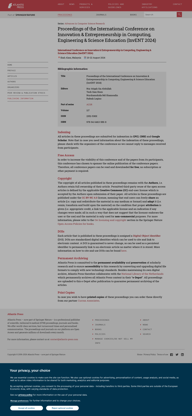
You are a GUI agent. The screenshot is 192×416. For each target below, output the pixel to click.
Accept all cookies (26, 408)
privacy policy (25, 394)
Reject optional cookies (62, 408)
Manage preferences (19, 401)
